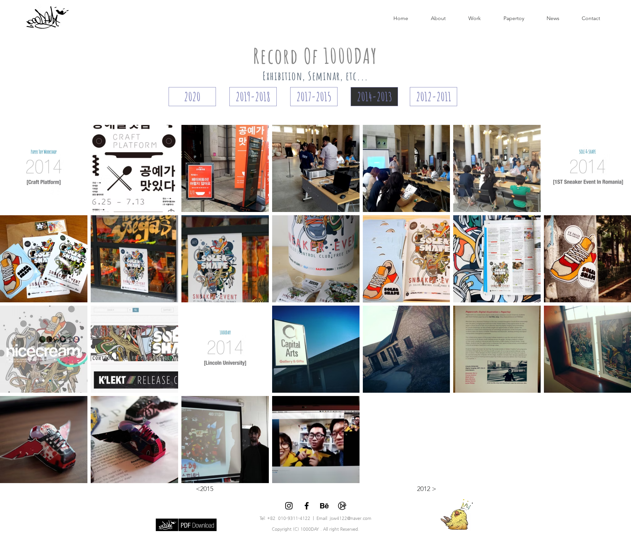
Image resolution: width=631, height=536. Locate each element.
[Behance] (324, 506)
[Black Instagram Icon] (289, 506)
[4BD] (342, 506)
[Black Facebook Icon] (307, 506)
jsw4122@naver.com (350, 518)
